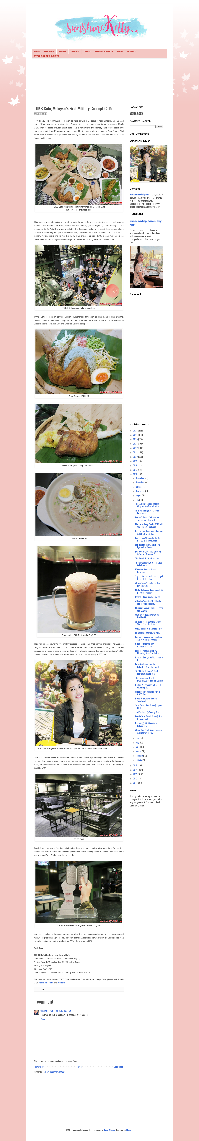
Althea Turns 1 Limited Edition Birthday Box (147, 584)
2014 (135, 769)
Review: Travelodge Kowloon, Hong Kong (146, 222)
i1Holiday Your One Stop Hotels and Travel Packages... (148, 602)
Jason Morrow (109, 1130)
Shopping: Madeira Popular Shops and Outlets (149, 609)
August (139, 495)
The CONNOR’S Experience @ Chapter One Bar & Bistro (147, 505)
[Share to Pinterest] (45, 113)
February (139, 755)
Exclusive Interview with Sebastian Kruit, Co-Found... (147, 665)
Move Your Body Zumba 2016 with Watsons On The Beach (149, 525)
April (138, 746)
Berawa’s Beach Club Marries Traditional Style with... (147, 519)
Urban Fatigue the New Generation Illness (144, 645)
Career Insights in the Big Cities (148, 628)
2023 (135, 443)
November (140, 482)
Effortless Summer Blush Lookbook (145, 571)
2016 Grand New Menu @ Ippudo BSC (148, 707)
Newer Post (39, 1066)
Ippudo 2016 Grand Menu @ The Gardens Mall (148, 718)
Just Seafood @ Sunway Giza (147, 712)
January (139, 760)
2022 (135, 448)
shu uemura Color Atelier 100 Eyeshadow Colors (147, 546)
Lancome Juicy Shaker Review (147, 597)
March (138, 751)
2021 (135, 452)
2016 (135, 474)
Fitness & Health (104, 52)
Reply (42, 1019)
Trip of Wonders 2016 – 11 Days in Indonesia (148, 564)
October (139, 486)
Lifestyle (49, 52)
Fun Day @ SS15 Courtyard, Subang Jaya (146, 725)
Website (61, 983)
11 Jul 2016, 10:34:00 (62, 1010)
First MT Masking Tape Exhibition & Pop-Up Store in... (149, 532)
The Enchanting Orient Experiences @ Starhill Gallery (149, 679)
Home (37, 52)
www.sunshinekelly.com (139, 194)
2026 (135, 430)
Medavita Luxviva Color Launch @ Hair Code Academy (149, 591)
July (137, 500)
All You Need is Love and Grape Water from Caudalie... (148, 623)
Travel (87, 52)
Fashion (75, 52)
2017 (135, 469)
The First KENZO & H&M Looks (147, 558)
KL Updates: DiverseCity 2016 (147, 632)
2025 (135, 435)
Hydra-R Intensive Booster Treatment (146, 700)
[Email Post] (42, 989)
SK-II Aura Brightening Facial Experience (147, 512)
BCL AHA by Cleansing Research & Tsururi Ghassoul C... (148, 553)
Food (120, 52)
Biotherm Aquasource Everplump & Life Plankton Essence (148, 638)
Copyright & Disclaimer (46, 56)
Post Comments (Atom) (55, 1071)
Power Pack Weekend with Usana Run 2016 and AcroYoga (148, 539)
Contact (131, 52)
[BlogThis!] (37, 113)
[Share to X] (40, 113)
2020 (135, 456)
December (140, 478)
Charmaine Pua (46, 1010)
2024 (135, 439)
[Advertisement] (99, 82)
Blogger (129, 1130)
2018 (135, 465)
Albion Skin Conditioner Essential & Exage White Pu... (148, 731)
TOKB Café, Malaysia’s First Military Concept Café (146, 672)
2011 (135, 782)
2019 (135, 461)
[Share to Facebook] (43, 113)
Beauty (62, 52)
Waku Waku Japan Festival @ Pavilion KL (147, 616)
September (140, 491)
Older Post (118, 1066)
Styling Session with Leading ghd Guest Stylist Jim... (149, 578)
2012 (135, 778)
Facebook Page (46, 983)
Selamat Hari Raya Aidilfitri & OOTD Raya (147, 693)
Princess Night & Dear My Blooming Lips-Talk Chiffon (147, 652)
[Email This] (35, 113)
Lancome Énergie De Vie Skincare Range (149, 659)
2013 (135, 774)
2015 (135, 765)
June (138, 738)
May (137, 742)
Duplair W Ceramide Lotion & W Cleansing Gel (148, 686)
